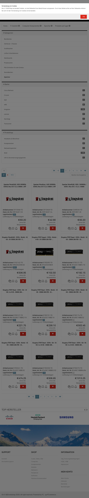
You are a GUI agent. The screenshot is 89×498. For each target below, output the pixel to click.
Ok (84, 17)
